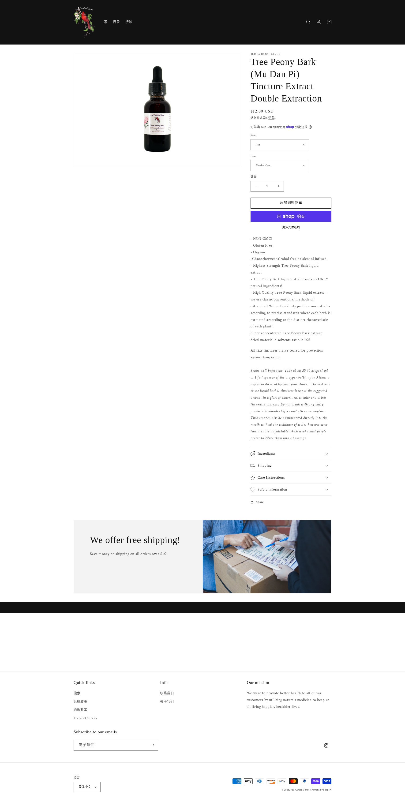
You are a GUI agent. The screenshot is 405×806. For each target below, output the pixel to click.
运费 (271, 118)
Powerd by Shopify (321, 789)
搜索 (77, 693)
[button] (308, 22)
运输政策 (80, 702)
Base (253, 156)
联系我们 (167, 693)
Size (253, 135)
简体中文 (85, 787)
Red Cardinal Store (301, 789)
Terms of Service (86, 718)
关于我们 (167, 702)
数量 (254, 177)
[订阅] (152, 745)
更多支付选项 (291, 227)
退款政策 (80, 710)
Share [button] (260, 502)
